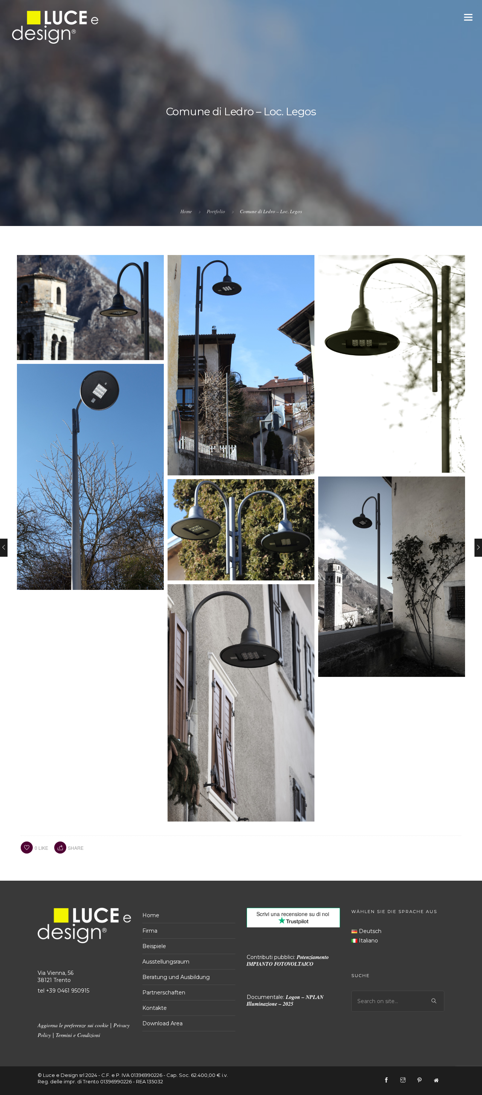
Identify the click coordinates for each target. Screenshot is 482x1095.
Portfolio (216, 211)
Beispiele (154, 946)
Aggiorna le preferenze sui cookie (73, 1025)
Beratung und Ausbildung (176, 977)
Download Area (162, 1023)
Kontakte (154, 1008)
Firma (149, 930)
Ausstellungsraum (165, 961)
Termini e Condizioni (78, 1034)
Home (186, 211)
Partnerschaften (163, 992)
